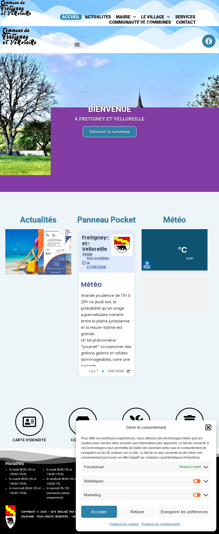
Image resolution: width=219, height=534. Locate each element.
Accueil (71, 16)
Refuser (137, 511)
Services (185, 16)
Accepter (99, 511)
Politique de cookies (124, 524)
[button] (208, 427)
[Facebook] (209, 41)
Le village (152, 16)
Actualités (98, 16)
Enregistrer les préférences (184, 511)
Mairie (123, 16)
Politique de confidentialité (161, 524)
